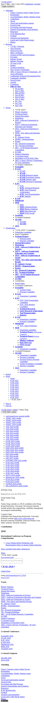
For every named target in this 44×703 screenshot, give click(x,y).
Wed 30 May (20, 97)
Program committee (27, 241)
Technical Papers (21, 114)
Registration (14, 15)
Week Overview (16, 51)
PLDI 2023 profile (12, 482)
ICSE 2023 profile (12, 465)
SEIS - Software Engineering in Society (15, 599)
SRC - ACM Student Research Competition (17, 614)
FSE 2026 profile (12, 456)
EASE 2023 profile (13, 441)
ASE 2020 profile (12, 429)
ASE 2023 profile (12, 433)
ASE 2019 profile (12, 427)
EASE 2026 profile (13, 446)
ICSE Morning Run (17, 34)
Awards (13, 82)
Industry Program (16, 61)
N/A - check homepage (28, 326)
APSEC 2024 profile (13, 420)
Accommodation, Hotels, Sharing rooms (25, 17)
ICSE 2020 (14, 395)
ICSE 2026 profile (12, 471)
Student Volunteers (22, 154)
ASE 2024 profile (12, 435)
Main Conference (16, 53)
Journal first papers (22, 116)
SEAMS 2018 (6, 658)
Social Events (15, 25)
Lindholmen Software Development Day (25, 76)
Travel (12, 21)
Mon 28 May (20, 93)
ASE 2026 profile (12, 439)
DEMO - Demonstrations (24, 139)
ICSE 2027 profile (12, 473)
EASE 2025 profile (13, 444)
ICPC (22, 186)
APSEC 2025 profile (13, 422)
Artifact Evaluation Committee (31, 364)
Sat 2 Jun (18, 103)
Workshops (19, 118)
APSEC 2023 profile (13, 418)
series (15, 410)
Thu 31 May (19, 99)
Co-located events (21, 156)
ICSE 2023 (14, 389)
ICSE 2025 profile (12, 469)
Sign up (8, 406)
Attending (9, 10)
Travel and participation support (22, 23)
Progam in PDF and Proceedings (22, 55)
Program (9, 44)
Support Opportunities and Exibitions (24, 30)
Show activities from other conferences (15, 549)
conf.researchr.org (12, 575)
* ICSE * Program (17, 46)
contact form (5, 571)
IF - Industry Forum (22, 137)
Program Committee (27, 292)
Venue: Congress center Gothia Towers (24, 13)
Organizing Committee (28, 296)
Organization (10, 228)
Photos (12, 42)
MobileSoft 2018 (7, 645)
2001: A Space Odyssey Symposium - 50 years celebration (29, 161)
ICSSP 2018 (5, 642)
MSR (22, 205)
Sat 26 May (19, 89)
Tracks (8, 108)
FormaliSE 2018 (7, 636)
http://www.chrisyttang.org (24, 518)
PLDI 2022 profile (12, 480)
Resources (14, 32)
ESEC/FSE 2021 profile (15, 450)
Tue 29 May (19, 95)
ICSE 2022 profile (12, 463)
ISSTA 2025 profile (13, 475)
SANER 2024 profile (13, 484)
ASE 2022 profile (12, 431)
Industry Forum (16, 59)
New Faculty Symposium (19, 70)
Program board (25, 239)
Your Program (15, 49)
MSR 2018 (5, 647)
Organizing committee (23, 232)
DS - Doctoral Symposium (25, 144)
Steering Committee (27, 366)
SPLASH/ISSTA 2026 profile (17, 486)
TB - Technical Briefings (24, 146)
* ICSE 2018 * (6, 410)
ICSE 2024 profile (12, 467)
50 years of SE (15, 63)
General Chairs (25, 290)
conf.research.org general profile (18, 416)
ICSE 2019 (14, 397)
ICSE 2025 (14, 385)
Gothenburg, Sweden (32, 4)
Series (12, 378)
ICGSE (22, 171)
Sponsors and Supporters (19, 38)
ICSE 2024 (14, 387)
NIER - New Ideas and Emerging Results (16, 602)
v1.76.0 (22, 575)
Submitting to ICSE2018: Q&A (26, 158)
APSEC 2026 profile (13, 425)
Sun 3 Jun (18, 106)
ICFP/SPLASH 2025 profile (16, 461)
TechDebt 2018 (6, 649)
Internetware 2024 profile (15, 477)
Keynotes (13, 57)
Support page (5, 577)
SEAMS (23, 222)
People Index (20, 283)
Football (13, 36)
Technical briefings (17, 68)
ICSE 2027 (14, 381)
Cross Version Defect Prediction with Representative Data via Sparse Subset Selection (23, 544)
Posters (13, 65)
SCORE (18, 152)
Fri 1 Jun (18, 101)
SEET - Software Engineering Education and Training (26, 126)
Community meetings (18, 78)
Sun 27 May (19, 91)
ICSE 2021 (14, 393)
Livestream (14, 84)
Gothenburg (14, 19)
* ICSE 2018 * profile (9, 412)
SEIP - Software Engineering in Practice (16, 595)
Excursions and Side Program (21, 27)
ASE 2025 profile (12, 437)
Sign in (8, 404)
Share (3, 553)
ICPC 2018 (5, 640)
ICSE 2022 (14, 391)
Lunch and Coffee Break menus (22, 40)
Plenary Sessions (21, 112)
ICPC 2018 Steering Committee (27, 306)
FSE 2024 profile (12, 454)
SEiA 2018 (5, 660)
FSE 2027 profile (12, 458)
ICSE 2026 (14, 383)
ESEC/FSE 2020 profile (15, 448)
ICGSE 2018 (6, 638)
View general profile (7, 557)
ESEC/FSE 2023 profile (15, 452)
